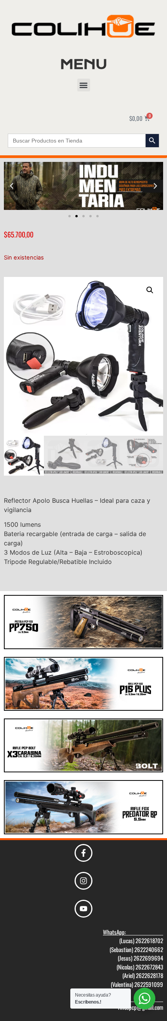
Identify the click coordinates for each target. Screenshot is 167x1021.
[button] (83, 85)
